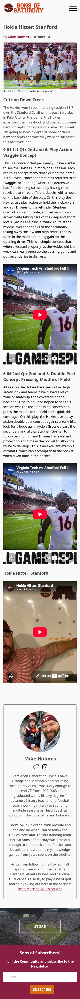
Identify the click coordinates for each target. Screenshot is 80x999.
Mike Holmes (18, 37)
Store (40, 926)
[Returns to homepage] (23, 7)
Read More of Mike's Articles (40, 889)
